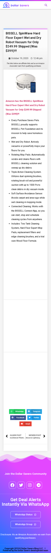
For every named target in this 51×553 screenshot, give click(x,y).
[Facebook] (12, 485)
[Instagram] (29, 485)
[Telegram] (38, 485)
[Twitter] (21, 485)
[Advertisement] (26, 18)
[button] (25, 514)
